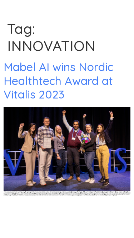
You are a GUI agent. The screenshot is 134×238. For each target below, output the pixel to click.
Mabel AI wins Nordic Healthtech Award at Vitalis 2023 (58, 80)
